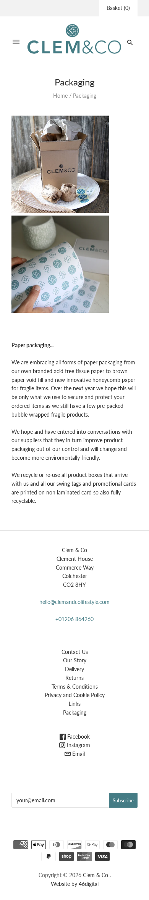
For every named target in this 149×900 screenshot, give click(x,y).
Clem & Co (95, 875)
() (118, 8)
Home (60, 95)
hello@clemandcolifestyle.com (74, 602)
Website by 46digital (75, 884)
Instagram (77, 745)
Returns (74, 678)
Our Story (74, 660)
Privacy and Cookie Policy (75, 695)
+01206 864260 (74, 619)
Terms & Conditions (75, 686)
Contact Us (75, 652)
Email (78, 753)
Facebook (78, 736)
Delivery (74, 669)
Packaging (74, 712)
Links (75, 703)
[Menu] (16, 42)
